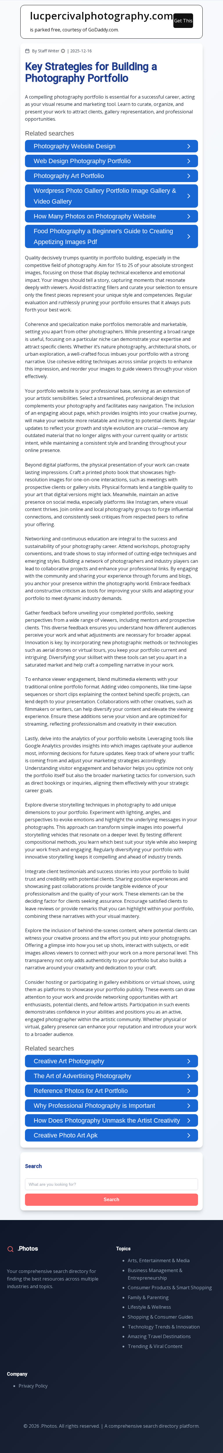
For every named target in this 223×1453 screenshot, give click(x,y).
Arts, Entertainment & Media (159, 1260)
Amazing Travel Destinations (159, 1336)
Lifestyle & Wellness (149, 1307)
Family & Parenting (148, 1297)
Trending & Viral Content (155, 1346)
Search (111, 1199)
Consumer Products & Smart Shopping (170, 1287)
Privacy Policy (33, 1386)
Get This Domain (183, 22)
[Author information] (63, 51)
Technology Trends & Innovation (164, 1327)
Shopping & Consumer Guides (160, 1317)
